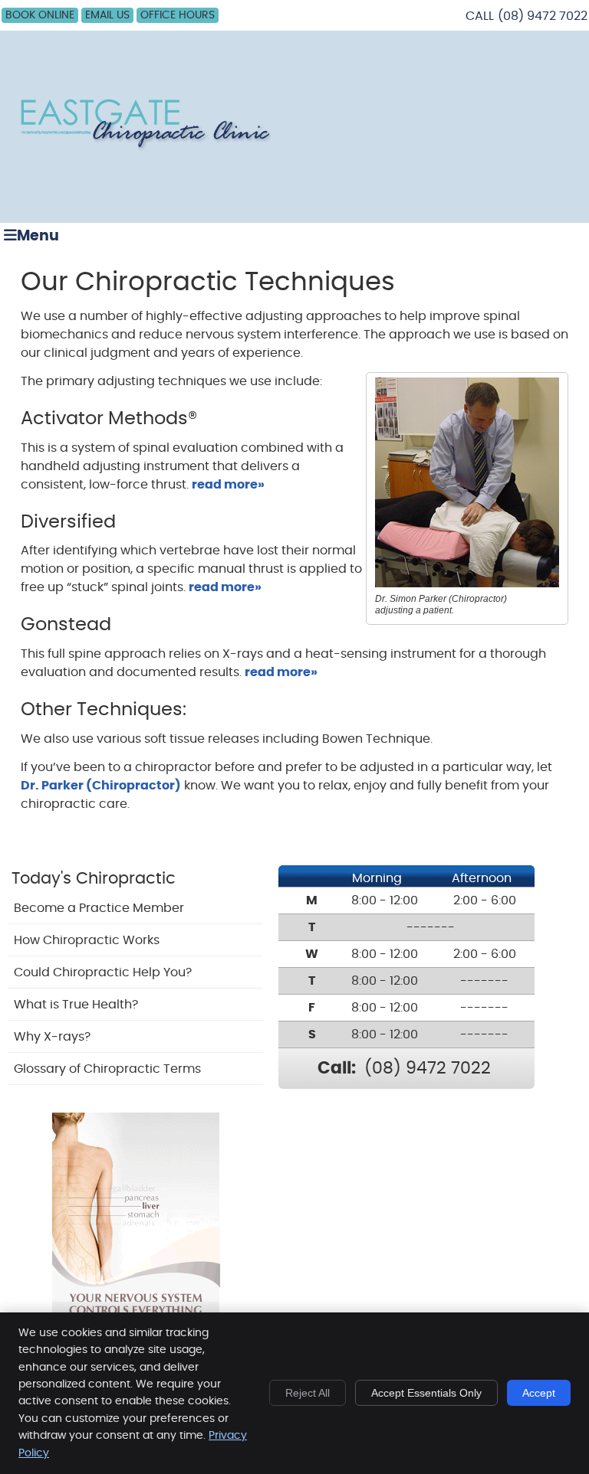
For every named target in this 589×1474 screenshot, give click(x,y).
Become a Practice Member (99, 908)
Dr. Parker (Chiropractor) (101, 785)
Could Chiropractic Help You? (103, 972)
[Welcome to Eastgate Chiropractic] (143, 148)
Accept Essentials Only (426, 1393)
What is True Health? (76, 1004)
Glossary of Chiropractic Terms (107, 1069)
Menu (38, 236)
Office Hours (177, 15)
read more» (228, 485)
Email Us (107, 15)
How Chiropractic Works (87, 940)
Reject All (307, 1393)
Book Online (39, 15)
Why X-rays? (52, 1037)
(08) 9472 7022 (542, 16)
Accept (538, 1393)
